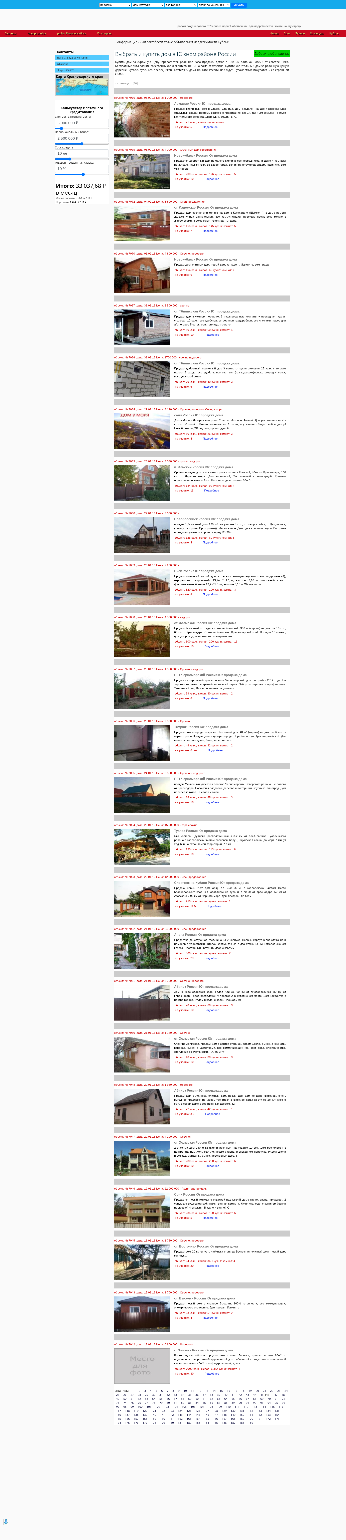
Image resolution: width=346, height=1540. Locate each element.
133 (259, 1411)
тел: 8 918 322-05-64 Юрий (72, 57)
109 (219, 1407)
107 (201, 1407)
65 (233, 1399)
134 (268, 1411)
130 (233, 1411)
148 (224, 1415)
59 (189, 1399)
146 (206, 1415)
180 (171, 1423)
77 (146, 1403)
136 (118, 1415)
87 (218, 1403)
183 (197, 1423)
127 (206, 1411)
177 (145, 1423)
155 (118, 1419)
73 (117, 1403)
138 (136, 1415)
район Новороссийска (71, 33)
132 (250, 1411)
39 (218, 1395)
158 (145, 1419)
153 (268, 1415)
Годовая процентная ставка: (74, 162)
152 (259, 1415)
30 (153, 1395)
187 (233, 1423)
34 (182, 1395)
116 (281, 1407)
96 (283, 1403)
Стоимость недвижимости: (73, 116)
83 (189, 1403)
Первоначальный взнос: (72, 132)
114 (263, 1407)
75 (132, 1403)
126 (197, 1411)
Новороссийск (37, 33)
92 (254, 1403)
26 (125, 1395)
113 (254, 1407)
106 (193, 1407)
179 (162, 1423)
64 (225, 1399)
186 (224, 1423)
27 (132, 1395)
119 (136, 1411)
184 (206, 1423)
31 (161, 1395)
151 (250, 1415)
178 (153, 1423)
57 (175, 1399)
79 (161, 1403)
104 (175, 1407)
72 (283, 1399)
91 (247, 1403)
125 (189, 1411)
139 (145, 1415)
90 (240, 1403)
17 (235, 1391)
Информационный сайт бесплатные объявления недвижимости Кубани (173, 42)
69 (262, 1399)
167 (224, 1419)
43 (247, 1395)
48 (283, 1395)
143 (180, 1415)
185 (215, 1423)
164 (197, 1419)
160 (162, 1419)
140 (153, 1415)
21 (264, 1391)
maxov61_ (72, 70)
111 (237, 1407)
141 (162, 1415)
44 (254, 1395)
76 (139, 1403)
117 (118, 1411)
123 (171, 1411)
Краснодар (317, 33)
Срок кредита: (64, 147)
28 (139, 1395)
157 (136, 1419)
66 (240, 1399)
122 (162, 1411)
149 (233, 1415)
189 (250, 1423)
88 (225, 1403)
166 (215, 1419)
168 (233, 1419)
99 (132, 1407)
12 (199, 1391)
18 (242, 1391)
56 (168, 1399)
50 (125, 1399)
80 (168, 1403)
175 (127, 1423)
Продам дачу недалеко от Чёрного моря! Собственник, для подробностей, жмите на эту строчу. (200, 26)
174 (118, 1423)
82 (182, 1403)
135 (277, 1411)
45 (262, 1395)
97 (117, 1407)
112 (245, 1407)
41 (233, 1395)
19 (250, 1391)
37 (204, 1395)
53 (146, 1399)
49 (117, 1399)
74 (125, 1403)
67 (247, 1399)
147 (215, 1415)
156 (127, 1419)
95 (276, 1403)
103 (166, 1407)
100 (140, 1407)
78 (153, 1403)
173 (277, 1419)
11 (192, 1391)
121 (153, 1411)
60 (197, 1399)
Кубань (334, 33)
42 (240, 1395)
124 (180, 1411)
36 (197, 1395)
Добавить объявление (272, 53)
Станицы (10, 33)
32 (168, 1395)
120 (145, 1411)
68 (254, 1399)
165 (206, 1419)
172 (268, 1419)
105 (184, 1407)
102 (157, 1407)
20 (257, 1391)
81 (175, 1403)
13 (206, 1391)
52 (139, 1399)
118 (127, 1411)
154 (277, 1415)
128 (215, 1411)
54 (153, 1399)
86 (211, 1403)
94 (269, 1403)
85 (204, 1403)
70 (269, 1399)
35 (189, 1395)
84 (197, 1403)
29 (146, 1395)
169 (241, 1419)
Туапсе (300, 33)
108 (210, 1407)
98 (125, 1407)
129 (224, 1411)
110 (228, 1407)
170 (250, 1419)
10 (185, 1391)
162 (180, 1419)
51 (132, 1399)
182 (189, 1423)
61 (204, 1399)
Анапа (274, 33)
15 (221, 1391)
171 (259, 1419)
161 (171, 1419)
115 (272, 1407)
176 (136, 1423)
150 (241, 1415)
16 (228, 1391)
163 (189, 1419)
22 (271, 1391)
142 (171, 1415)
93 (262, 1403)
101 (149, 1407)
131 (241, 1411)
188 (241, 1423)
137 (127, 1415)
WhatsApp (62, 63)
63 (218, 1399)
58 (182, 1399)
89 (233, 1403)
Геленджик (104, 33)
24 (286, 1391)
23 (279, 1391)
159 (153, 1419)
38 (211, 1395)
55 (161, 1399)
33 (175, 1395)
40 (225, 1395)
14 (214, 1391)
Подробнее (210, 126)
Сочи (287, 33)
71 (276, 1399)
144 (189, 1415)
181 (180, 1423)
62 (211, 1399)
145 (197, 1415)
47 (276, 1395)
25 (117, 1395)
